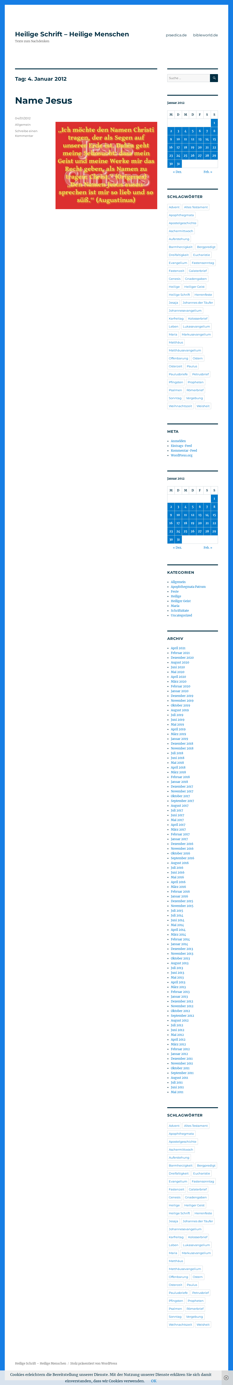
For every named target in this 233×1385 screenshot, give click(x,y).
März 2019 (178, 734)
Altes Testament (196, 207)
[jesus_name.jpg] (106, 165)
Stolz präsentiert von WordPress (93, 1363)
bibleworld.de (205, 35)
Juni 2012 (177, 1030)
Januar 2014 (179, 944)
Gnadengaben (196, 279)
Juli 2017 (177, 810)
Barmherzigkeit (180, 247)
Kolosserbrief (197, 318)
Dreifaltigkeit (179, 255)
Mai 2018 (177, 763)
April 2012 (178, 1040)
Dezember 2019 (182, 696)
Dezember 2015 (182, 901)
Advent (174, 207)
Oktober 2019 (180, 705)
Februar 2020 (180, 686)
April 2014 (178, 930)
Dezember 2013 (182, 949)
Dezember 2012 (182, 1001)
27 (200, 156)
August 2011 (179, 1078)
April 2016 (178, 882)
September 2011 (182, 1073)
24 (178, 156)
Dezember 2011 (182, 1059)
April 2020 (178, 677)
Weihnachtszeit (180, 406)
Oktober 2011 (180, 1068)
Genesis (174, 279)
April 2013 (178, 982)
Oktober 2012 (180, 1011)
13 (199, 139)
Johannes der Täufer (198, 302)
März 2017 (178, 830)
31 (178, 164)
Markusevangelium (196, 334)
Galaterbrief (198, 271)
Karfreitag (176, 318)
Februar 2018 (180, 777)
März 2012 (178, 1044)
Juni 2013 (177, 973)
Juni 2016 (178, 872)
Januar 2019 (179, 739)
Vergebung (194, 398)
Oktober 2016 (180, 853)
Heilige (174, 286)
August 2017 (180, 806)
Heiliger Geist (194, 286)
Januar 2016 (179, 896)
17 (178, 147)
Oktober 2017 (180, 796)
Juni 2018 (177, 758)
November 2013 (182, 954)
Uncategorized (181, 615)
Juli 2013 (177, 968)
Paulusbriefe (178, 374)
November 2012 (182, 1006)
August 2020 (180, 662)
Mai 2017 (177, 820)
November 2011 (182, 1063)
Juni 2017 (177, 815)
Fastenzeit (176, 271)
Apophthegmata (181, 215)
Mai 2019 (177, 724)
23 (171, 156)
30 (171, 164)
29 (214, 156)
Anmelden (178, 441)
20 (200, 147)
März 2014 (178, 935)
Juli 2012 (177, 1025)
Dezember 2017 (182, 787)
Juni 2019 (178, 720)
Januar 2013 (179, 997)
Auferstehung (179, 239)
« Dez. (177, 172)
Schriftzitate (180, 611)
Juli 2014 (177, 915)
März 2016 (178, 887)
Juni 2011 (177, 1087)
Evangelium (178, 263)
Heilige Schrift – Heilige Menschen (72, 34)
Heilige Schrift (179, 294)
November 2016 (182, 849)
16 (171, 147)
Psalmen (175, 390)
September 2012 (182, 1016)
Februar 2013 (180, 992)
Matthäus (176, 342)
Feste (175, 592)
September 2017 (182, 801)
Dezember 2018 (182, 744)
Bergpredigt (206, 247)
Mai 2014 (177, 925)
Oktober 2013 (180, 958)
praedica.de (176, 35)
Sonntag (175, 398)
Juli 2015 (177, 911)
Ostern (198, 358)
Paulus (192, 366)
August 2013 (179, 963)
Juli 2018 (177, 753)
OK (154, 1381)
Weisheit (203, 406)
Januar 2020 (179, 691)
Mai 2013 (177, 977)
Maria (173, 334)
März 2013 (178, 987)
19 (192, 147)
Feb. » (208, 172)
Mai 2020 (177, 672)
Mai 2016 (177, 877)
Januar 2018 (179, 782)
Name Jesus (43, 100)
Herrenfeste (203, 294)
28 (207, 156)
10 (178, 139)
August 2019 (180, 710)
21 (207, 147)
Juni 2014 (177, 920)
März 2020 (178, 682)
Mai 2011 (177, 1092)
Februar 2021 (180, 653)
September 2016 (182, 858)
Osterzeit (175, 366)
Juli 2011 (177, 1082)
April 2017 (178, 825)
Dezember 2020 (182, 658)
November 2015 (182, 906)
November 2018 (182, 748)
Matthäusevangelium (185, 350)
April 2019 (178, 729)
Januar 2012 (179, 1054)
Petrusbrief (200, 374)
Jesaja (173, 302)
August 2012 (180, 1020)
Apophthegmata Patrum (188, 587)
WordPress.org (181, 455)
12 (192, 139)
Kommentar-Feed (184, 451)
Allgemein (23, 124)
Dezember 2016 (182, 844)
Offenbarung (178, 358)
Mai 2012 (177, 1035)
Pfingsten (176, 382)
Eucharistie (201, 255)
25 (185, 156)
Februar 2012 (180, 1049)
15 (214, 139)
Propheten (196, 382)
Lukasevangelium (196, 326)
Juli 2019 (177, 715)
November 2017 (182, 791)
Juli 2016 (177, 868)
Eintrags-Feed (181, 446)
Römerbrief (195, 390)
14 (207, 139)
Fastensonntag (203, 263)
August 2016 (180, 863)
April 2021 (178, 648)
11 (185, 139)
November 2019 (182, 701)
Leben (173, 326)
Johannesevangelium (185, 310)
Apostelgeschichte (182, 223)
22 (214, 147)
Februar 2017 (180, 834)
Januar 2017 (179, 839)
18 (185, 147)
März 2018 (178, 772)
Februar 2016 (180, 892)
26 (193, 156)
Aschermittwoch (181, 231)
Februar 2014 (180, 939)
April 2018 (178, 767)
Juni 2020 (178, 667)
